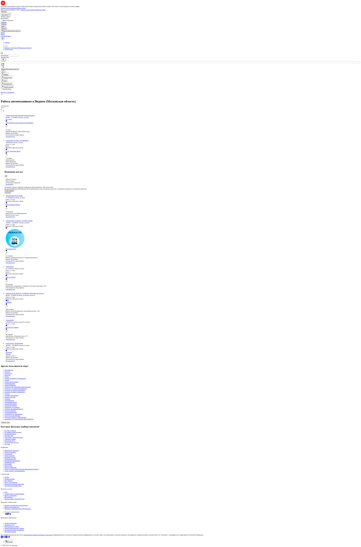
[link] (4, 28)
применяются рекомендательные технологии (38, 535)
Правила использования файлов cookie (33, 10)
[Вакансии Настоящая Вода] (182, 238)
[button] (3, 33)
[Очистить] (3, 59)
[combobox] (9, 56)
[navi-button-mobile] (3, 38)
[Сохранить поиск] (3, 64)
